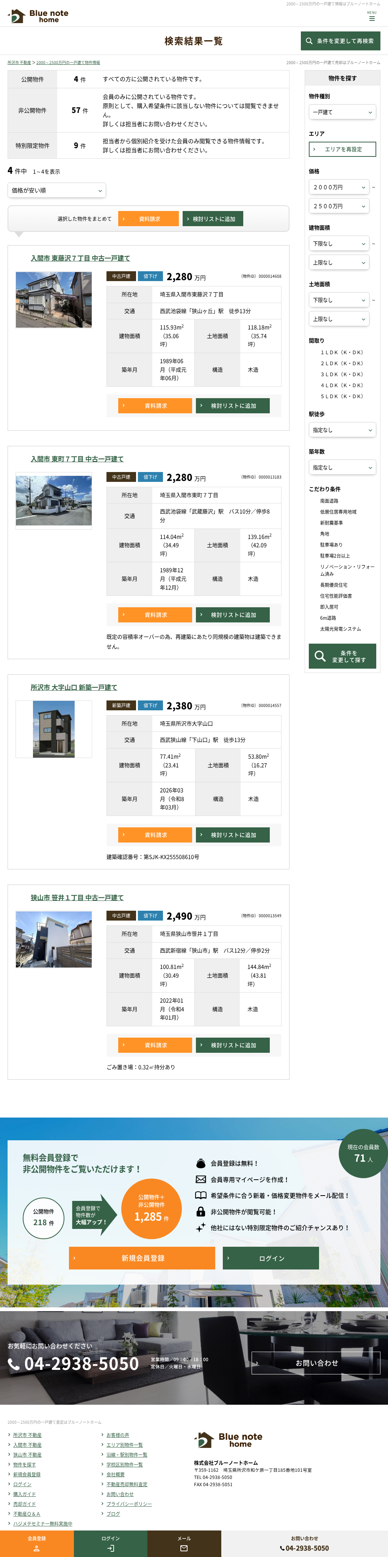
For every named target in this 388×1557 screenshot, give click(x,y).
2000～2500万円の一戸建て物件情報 (68, 62)
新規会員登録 (27, 1474)
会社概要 (115, 1474)
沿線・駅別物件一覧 (126, 1454)
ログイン (22, 1484)
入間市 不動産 (27, 1444)
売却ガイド (24, 1504)
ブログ (113, 1513)
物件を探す (24, 1464)
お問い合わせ (120, 1494)
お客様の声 (117, 1435)
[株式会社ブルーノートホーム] (38, 16)
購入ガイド (24, 1494)
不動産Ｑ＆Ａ (27, 1513)
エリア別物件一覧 (124, 1444)
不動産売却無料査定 (126, 1484)
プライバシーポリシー (129, 1504)
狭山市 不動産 (27, 1454)
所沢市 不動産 (19, 62)
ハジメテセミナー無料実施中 (42, 1523)
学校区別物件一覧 (124, 1464)
